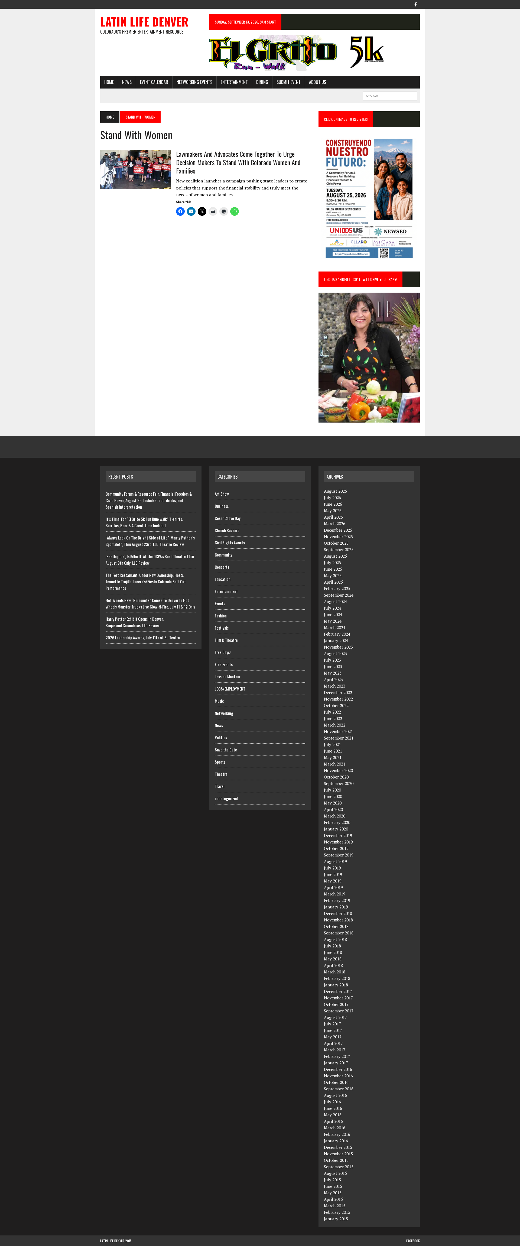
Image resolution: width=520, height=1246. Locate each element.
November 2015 (338, 1153)
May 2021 (333, 757)
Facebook (413, 1240)
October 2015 (336, 1160)
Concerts (222, 567)
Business (222, 506)
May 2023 (333, 673)
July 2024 (332, 608)
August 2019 (335, 861)
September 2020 (338, 783)
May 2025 (333, 575)
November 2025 (338, 536)
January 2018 (336, 984)
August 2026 (335, 491)
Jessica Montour (227, 676)
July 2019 (332, 868)
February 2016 (337, 1134)
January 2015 (336, 1218)
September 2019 (338, 855)
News (127, 82)
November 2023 (338, 647)
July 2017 (332, 1023)
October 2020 (336, 777)
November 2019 (338, 842)
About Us (317, 82)
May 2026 (333, 510)
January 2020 (336, 829)
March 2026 (334, 523)
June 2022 (333, 718)
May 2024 (333, 621)
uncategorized (226, 798)
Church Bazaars (227, 530)
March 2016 (334, 1127)
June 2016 (333, 1108)
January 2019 (336, 907)
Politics (221, 737)
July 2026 (332, 497)
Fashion (221, 616)
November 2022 (338, 699)
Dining (262, 82)
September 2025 (338, 549)
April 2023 (333, 679)
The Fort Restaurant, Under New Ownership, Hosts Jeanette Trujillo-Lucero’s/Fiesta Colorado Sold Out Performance (146, 581)
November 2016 (338, 1075)
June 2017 (333, 1030)
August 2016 (335, 1095)
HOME (109, 82)
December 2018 (338, 913)
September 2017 (338, 1010)
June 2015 (333, 1186)
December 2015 (338, 1147)
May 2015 (333, 1192)
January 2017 (336, 1062)
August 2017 (335, 1017)
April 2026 (333, 517)
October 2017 (336, 1004)
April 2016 (333, 1121)
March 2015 (334, 1205)
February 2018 (337, 978)
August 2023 (335, 653)
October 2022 (336, 705)
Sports (220, 762)
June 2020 (333, 796)
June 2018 (333, 952)
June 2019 (333, 874)
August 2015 (335, 1173)
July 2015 (332, 1179)
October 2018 (336, 926)
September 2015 (338, 1166)
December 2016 (338, 1069)
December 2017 (338, 991)
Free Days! (222, 652)
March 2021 (334, 764)
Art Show (222, 494)
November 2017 (338, 997)
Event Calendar (154, 82)
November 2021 (338, 731)
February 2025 (337, 588)
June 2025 (333, 569)
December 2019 (338, 835)
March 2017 (334, 1049)
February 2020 (337, 822)
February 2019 (337, 900)
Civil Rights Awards (230, 542)
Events (220, 603)
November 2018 (338, 920)
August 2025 (335, 556)
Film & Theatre (226, 640)
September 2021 (338, 738)
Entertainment (234, 82)
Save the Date (226, 750)
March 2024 (334, 627)
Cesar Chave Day (227, 518)
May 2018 (333, 959)
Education (222, 579)
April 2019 (333, 887)
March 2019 (334, 894)
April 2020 (333, 809)
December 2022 (338, 692)
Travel (219, 786)
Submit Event (289, 82)
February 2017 (337, 1056)
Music (219, 701)
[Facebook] (415, 4)
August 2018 (335, 939)
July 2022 (332, 712)
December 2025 (338, 530)
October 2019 (336, 848)
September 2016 (338, 1088)
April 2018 (333, 965)
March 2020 (334, 816)
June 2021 (333, 751)
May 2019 (333, 881)
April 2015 (333, 1199)
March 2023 (334, 686)
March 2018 (334, 971)
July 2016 (332, 1101)
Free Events (224, 664)
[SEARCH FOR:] (390, 95)
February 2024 (337, 634)
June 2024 (333, 614)
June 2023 (333, 666)
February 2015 (337, 1212)
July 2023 (332, 660)
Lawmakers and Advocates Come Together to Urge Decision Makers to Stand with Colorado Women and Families (238, 162)
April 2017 (333, 1043)
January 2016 (336, 1140)
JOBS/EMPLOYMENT (230, 689)
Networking (224, 713)
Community (223, 555)
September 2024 (338, 595)
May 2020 (333, 803)
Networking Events (194, 82)
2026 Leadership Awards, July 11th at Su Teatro (143, 637)
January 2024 (336, 640)
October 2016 (336, 1082)
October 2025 (336, 543)
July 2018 (332, 946)
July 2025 (332, 562)
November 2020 (338, 770)
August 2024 (335, 601)
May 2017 (333, 1036)
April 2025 (333, 582)
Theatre (221, 774)
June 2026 (333, 504)
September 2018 (338, 933)
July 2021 (332, 744)
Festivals (222, 628)
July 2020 (332, 790)
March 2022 (334, 725)
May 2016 (333, 1114)
